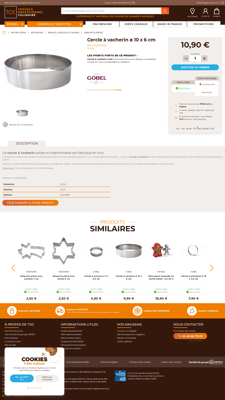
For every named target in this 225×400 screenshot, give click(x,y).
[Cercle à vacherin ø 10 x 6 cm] (22, 113)
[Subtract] (186, 58)
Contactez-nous (13, 341)
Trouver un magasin (127, 331)
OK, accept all (22, 378)
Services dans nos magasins (131, 334)
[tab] (27, 143)
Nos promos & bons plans (73, 345)
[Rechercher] (165, 10)
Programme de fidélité (72, 341)
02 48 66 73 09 (191, 336)
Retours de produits (71, 338)
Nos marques (11, 338)
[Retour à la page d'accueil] (4, 32)
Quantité (195, 54)
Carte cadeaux (124, 341)
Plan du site (10, 345)
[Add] (204, 58)
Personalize (35, 388)
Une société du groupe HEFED (20, 334)
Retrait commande (126, 338)
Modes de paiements (71, 331)
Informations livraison (71, 334)
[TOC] (24, 12)
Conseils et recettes (71, 348)
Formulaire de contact (184, 331)
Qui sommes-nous (14, 331)
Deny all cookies (47, 378)
